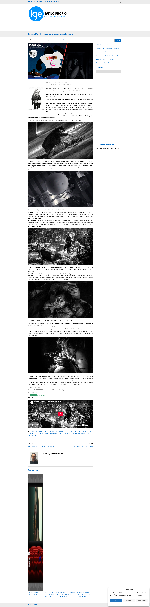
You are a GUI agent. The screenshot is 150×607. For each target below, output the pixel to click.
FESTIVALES (92, 27)
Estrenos (60, 27)
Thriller (63, 40)
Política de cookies (128, 604)
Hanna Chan (35, 433)
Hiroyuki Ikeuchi (44, 433)
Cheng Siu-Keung (49, 431)
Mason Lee (68, 433)
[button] (147, 589)
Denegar (128, 600)
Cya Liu (67, 431)
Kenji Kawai (53, 433)
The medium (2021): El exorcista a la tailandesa (41, 446)
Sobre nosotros (109, 27)
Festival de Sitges (75, 431)
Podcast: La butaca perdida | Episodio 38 (34, 593)
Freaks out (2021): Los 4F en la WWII (82, 446)
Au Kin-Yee (39, 431)
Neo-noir (74, 433)
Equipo (100, 27)
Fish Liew (84, 431)
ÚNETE (119, 27)
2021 (33, 431)
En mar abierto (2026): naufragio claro (107, 55)
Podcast (84, 27)
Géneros (68, 27)
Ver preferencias (141, 600)
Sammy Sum (82, 433)
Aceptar (116, 600)
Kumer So (60, 433)
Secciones (76, 27)
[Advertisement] (107, 84)
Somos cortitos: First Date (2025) (105, 59)
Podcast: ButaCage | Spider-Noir (105, 63)
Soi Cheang (35, 435)
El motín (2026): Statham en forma (105, 52)
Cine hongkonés (59, 431)
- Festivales (57, 40)
